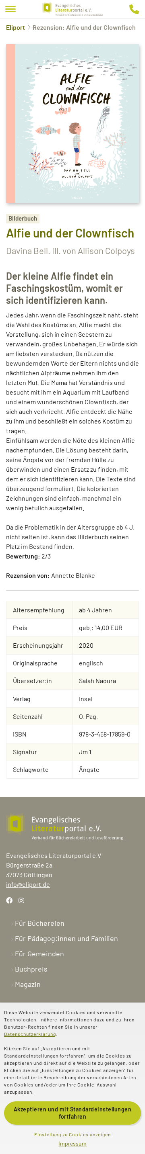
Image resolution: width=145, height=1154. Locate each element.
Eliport (15, 27)
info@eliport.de (28, 884)
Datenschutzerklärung (30, 1034)
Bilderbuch (22, 218)
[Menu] (10, 9)
